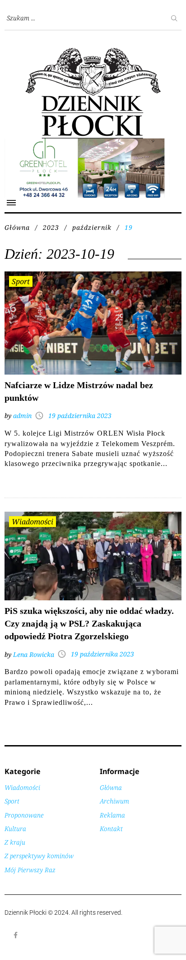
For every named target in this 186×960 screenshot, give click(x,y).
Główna (17, 227)
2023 (51, 227)
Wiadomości (32, 522)
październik (92, 227)
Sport (21, 281)
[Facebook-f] (16, 935)
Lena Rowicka (33, 654)
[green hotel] (93, 143)
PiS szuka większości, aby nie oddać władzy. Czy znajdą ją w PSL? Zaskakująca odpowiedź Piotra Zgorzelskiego (89, 623)
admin (22, 415)
